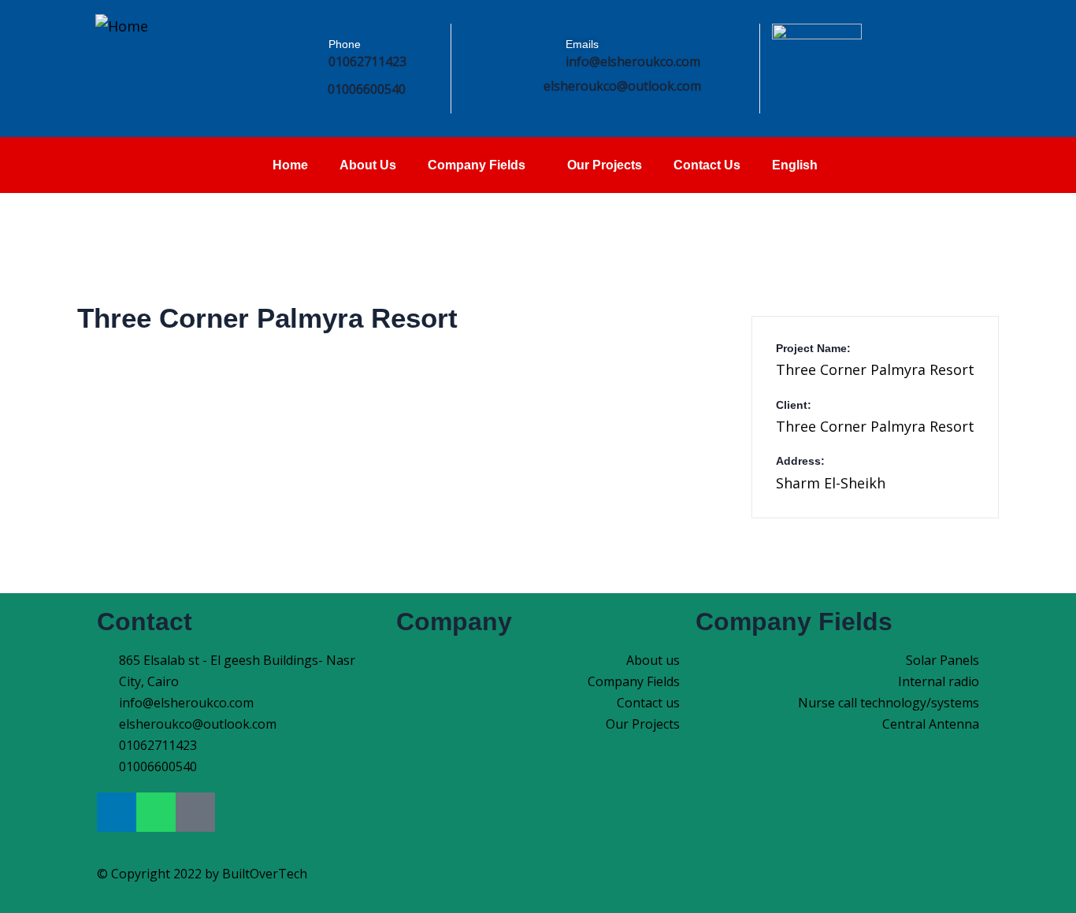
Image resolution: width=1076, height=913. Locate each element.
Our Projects (604, 165)
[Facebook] (929, 65)
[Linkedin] (116, 812)
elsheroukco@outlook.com (622, 86)
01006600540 (367, 89)
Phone (344, 44)
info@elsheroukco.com (633, 61)
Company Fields (476, 165)
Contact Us (706, 165)
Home (290, 165)
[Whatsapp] (156, 812)
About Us (367, 165)
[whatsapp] (968, 65)
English (795, 165)
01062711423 (367, 61)
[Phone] (298, 60)
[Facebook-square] (195, 812)
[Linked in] (1008, 65)
